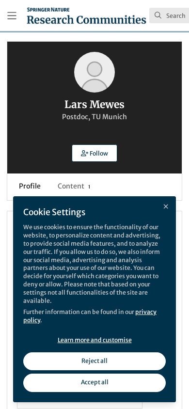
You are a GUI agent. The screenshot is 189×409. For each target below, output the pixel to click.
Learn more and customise (95, 340)
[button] (94, 153)
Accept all (95, 382)
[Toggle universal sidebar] (12, 16)
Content (74, 186)
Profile (30, 186)
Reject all (94, 360)
